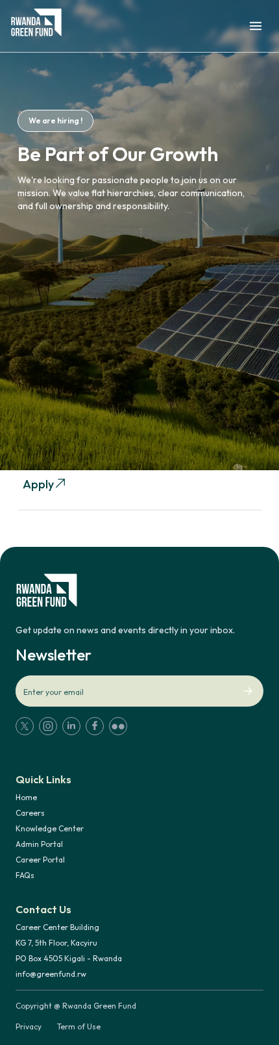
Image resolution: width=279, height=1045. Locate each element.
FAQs (25, 875)
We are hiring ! (55, 120)
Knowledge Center (50, 828)
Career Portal (40, 859)
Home (26, 797)
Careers (30, 813)
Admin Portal (39, 844)
